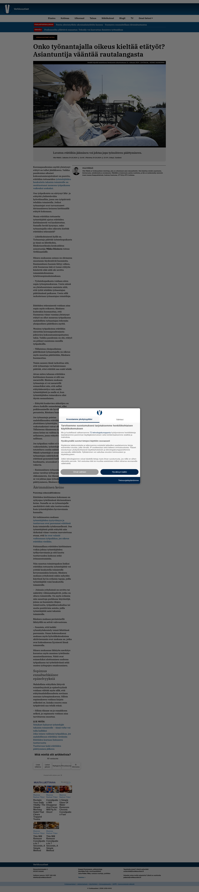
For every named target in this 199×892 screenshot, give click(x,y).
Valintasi (119, 419)
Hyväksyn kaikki (119, 472)
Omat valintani (79, 472)
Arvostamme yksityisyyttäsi (79, 419)
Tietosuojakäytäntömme (128, 480)
